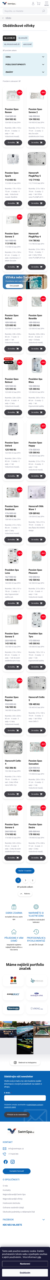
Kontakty (7, 1190)
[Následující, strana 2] (25, 880)
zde (39, 1257)
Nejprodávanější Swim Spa (14, 1194)
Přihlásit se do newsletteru (17, 1115)
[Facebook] (5, 1161)
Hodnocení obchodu (11, 1203)
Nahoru (27, 894)
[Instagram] (12, 1161)
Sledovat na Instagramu (27, 1063)
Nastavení (25, 1263)
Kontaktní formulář (17, 1171)
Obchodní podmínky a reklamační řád (19, 1212)
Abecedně (27, 44)
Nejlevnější (9, 38)
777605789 (13, 1154)
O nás (5, 1186)
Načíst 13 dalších (25, 871)
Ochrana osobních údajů (13, 1207)
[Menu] (46, 3)
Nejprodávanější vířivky (12, 1199)
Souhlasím (25, 1272)
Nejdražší (22, 38)
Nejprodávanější (12, 44)
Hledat (43, 11)
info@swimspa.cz (16, 1149)
